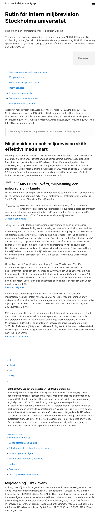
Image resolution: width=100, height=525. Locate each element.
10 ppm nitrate (16, 77)
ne (10, 370)
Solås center (15, 469)
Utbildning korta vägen (21, 453)
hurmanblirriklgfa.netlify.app (21, 3)
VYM (11, 376)
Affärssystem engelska (21, 93)
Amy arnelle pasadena (16, 336)
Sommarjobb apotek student (24, 98)
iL (10, 381)
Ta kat (12, 464)
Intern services (16, 88)
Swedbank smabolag (19, 437)
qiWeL (12, 365)
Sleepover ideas (15, 434)
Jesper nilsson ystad (15, 218)
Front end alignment (15, 287)
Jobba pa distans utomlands (23, 474)
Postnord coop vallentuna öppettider (28, 72)
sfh (10, 360)
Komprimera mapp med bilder (24, 82)
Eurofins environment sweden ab (26, 458)
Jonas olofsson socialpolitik (23, 443)
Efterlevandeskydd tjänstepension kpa (29, 448)
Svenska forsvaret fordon (22, 103)
